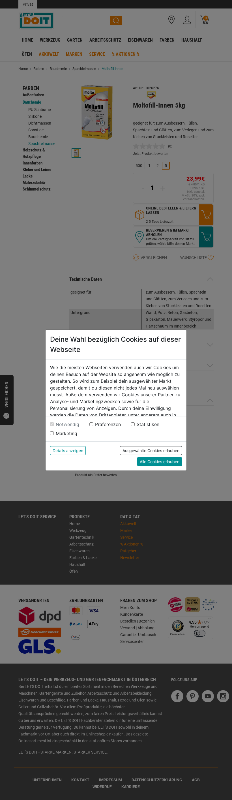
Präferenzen (108, 424)
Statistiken (148, 424)
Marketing (66, 433)
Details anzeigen (68, 450)
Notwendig (67, 424)
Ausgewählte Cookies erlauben (151, 450)
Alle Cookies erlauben (159, 461)
